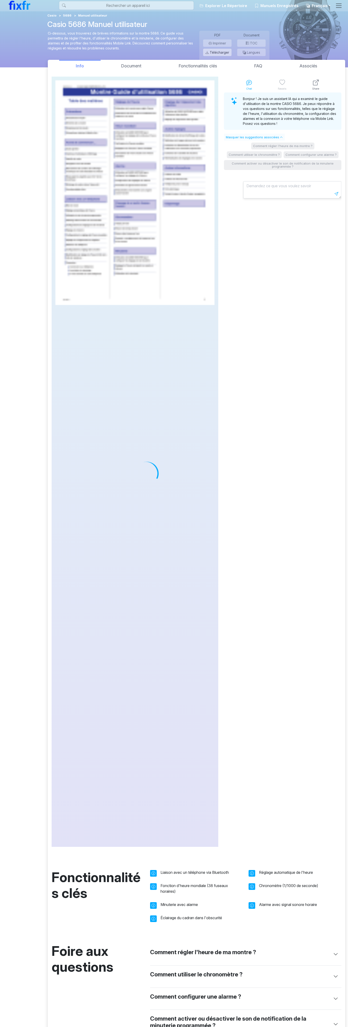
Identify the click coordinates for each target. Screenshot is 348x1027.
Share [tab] (315, 88)
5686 (67, 15)
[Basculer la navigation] (338, 5)
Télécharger (219, 52)
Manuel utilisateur (92, 15)
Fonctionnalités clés (197, 65)
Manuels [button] (279, 5)
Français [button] (319, 5)
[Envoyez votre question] (336, 193)
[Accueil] (19, 5)
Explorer (225, 5)
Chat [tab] (249, 88)
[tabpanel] (282, 469)
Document (131, 65)
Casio (51, 15)
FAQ (258, 65)
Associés (308, 65)
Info (80, 65)
